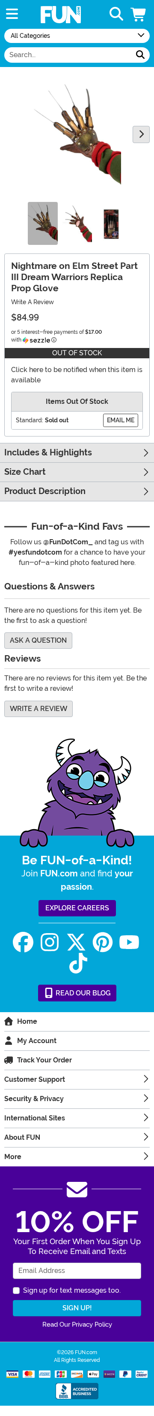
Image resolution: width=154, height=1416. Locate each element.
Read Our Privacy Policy (77, 1324)
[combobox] (67, 55)
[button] (139, 14)
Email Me (120, 420)
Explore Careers (77, 908)
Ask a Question (38, 640)
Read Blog (82, 993)
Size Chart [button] (25, 472)
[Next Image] (141, 134)
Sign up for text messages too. (72, 1290)
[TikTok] (78, 963)
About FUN (22, 1137)
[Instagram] (49, 942)
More (12, 1157)
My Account (36, 1041)
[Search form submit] (140, 55)
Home (27, 1021)
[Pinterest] (102, 942)
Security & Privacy (34, 1099)
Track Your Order (44, 1060)
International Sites (34, 1118)
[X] (76, 942)
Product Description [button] (45, 491)
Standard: (29, 420)
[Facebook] (23, 942)
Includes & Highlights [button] (48, 453)
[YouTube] (129, 942)
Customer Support (34, 1079)
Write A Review (32, 302)
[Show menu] (12, 14)
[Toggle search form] (116, 14)
